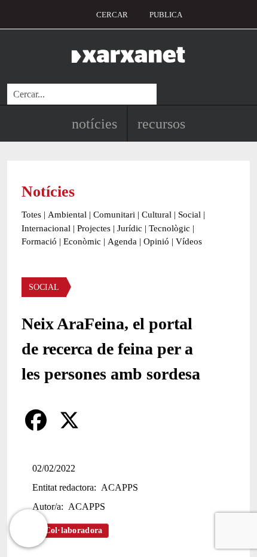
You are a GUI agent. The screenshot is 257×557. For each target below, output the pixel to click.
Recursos (161, 123)
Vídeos (189, 241)
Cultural (157, 214)
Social (189, 214)
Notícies (94, 123)
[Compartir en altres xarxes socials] (102, 420)
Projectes (94, 228)
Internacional (46, 228)
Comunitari (114, 214)
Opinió (156, 241)
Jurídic (129, 228)
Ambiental (67, 214)
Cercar (112, 14)
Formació (39, 241)
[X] (69, 420)
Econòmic (82, 241)
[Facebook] (36, 420)
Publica (165, 14)
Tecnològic (169, 228)
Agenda (122, 241)
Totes (31, 214)
